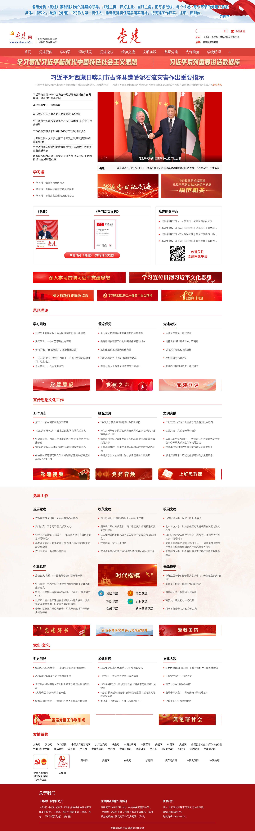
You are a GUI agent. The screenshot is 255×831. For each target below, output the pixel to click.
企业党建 (39, 566)
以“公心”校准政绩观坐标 (178, 349)
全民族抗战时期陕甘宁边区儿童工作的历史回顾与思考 (62, 686)
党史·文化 (41, 645)
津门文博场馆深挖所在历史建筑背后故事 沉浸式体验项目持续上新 (127, 432)
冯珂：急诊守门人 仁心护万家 (181, 608)
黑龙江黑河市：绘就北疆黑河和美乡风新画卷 (189, 455)
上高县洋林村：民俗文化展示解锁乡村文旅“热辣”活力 (127, 449)
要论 (102, 168)
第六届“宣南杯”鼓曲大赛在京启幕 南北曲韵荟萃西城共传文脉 (127, 441)
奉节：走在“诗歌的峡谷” (178, 684)
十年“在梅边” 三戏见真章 (179, 676)
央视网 (182, 744)
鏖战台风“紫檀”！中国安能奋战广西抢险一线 (59, 575)
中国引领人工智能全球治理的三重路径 (120, 366)
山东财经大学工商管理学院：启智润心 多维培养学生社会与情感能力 (193, 536)
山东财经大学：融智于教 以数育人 (184, 518)
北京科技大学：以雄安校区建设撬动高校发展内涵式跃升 (193, 528)
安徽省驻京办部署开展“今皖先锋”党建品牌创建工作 (127, 551)
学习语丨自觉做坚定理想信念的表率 (55, 189)
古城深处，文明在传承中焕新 (181, 430)
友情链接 (40, 734)
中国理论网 (209, 749)
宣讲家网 (194, 749)
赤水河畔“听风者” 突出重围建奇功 (53, 676)
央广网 (111, 749)
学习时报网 (167, 749)
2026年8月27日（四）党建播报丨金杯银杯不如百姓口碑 (188, 241)
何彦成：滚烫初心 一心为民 (180, 600)
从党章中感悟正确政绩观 (179, 333)
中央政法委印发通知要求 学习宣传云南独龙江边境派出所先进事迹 (62, 149)
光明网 (158, 744)
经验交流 (128, 52)
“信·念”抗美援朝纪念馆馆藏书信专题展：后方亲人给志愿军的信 (127, 694)
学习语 (65, 52)
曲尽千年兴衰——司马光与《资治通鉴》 (187, 692)
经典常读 (104, 658)
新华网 (48, 744)
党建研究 (140, 749)
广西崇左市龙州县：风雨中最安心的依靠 (56, 518)
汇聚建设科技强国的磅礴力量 (115, 349)
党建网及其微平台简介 (114, 801)
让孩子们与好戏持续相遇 (179, 701)
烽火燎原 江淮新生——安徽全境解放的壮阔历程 (60, 668)
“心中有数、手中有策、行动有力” (195, 168)
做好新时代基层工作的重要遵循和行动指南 (122, 341)
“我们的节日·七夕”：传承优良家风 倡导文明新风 (60, 430)
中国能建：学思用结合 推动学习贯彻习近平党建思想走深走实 (62, 586)
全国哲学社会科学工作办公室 (206, 744)
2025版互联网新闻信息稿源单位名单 (221, 37)
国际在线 (59, 749)
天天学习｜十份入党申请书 (49, 366)
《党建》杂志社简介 (51, 801)
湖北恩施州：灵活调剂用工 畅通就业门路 (122, 518)
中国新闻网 (125, 749)
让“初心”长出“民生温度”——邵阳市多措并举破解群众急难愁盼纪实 (63, 536)
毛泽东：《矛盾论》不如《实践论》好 (120, 701)
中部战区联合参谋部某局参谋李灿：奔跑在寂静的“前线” (193, 577)
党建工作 (40, 496)
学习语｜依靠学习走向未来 (50, 182)
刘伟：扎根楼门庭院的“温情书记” (183, 584)
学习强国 (62, 744)
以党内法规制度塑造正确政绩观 (182, 366)
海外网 (71, 749)
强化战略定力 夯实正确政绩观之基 (118, 358)
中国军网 (145, 744)
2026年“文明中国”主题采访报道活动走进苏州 (189, 447)
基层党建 (171, 52)
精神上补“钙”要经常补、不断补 (182, 341)
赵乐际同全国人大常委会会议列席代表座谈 (57, 114)
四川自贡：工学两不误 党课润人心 (53, 526)
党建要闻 (46, 52)
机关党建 (104, 509)
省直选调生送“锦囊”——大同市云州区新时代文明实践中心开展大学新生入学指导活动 (193, 441)
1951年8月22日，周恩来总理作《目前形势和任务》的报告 (128, 686)
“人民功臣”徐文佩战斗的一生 (50, 692)
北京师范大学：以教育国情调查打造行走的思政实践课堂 (193, 553)
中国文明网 (130, 744)
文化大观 (169, 658)
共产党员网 (101, 744)
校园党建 (169, 509)
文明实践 (149, 52)
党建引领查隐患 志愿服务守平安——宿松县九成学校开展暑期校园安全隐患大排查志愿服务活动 (193, 545)
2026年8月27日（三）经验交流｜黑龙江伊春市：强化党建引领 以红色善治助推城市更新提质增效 (188, 235)
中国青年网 (97, 749)
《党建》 (42, 211)
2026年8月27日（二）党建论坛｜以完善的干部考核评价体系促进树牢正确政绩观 (188, 228)
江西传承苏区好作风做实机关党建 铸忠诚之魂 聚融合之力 (128, 536)
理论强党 (85, 52)
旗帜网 (181, 749)
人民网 (36, 744)
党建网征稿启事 (210, 42)
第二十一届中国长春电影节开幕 (51, 422)
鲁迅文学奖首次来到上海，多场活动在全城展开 (125, 455)
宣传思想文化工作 (48, 400)
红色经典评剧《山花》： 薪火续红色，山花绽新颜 (192, 668)
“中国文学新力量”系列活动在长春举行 (120, 422)
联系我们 (168, 801)
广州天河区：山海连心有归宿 (50, 551)
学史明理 (214, 52)
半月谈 (153, 749)
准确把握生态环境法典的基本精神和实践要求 (151, 168)
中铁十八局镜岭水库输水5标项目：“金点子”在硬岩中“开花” (62, 594)
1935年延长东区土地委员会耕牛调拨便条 (121, 668)
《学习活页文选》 (107, 211)
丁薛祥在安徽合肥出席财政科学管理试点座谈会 (59, 131)
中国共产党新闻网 (80, 744)
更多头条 (217, 84)
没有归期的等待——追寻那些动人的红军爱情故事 (61, 701)
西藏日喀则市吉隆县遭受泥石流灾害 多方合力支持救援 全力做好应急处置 (62, 157)
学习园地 (39, 324)
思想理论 (40, 310)
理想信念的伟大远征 (176, 358)
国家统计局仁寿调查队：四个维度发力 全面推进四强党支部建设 (127, 528)
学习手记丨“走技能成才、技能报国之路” (56, 349)
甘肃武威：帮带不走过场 (113, 543)
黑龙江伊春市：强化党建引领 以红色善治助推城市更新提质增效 (62, 545)
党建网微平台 (168, 211)
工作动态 (39, 413)
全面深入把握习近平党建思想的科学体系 (121, 333)
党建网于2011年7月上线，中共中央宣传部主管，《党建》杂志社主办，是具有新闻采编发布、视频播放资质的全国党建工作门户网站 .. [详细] (127, 812)
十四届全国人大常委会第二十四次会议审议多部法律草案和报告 (62, 140)
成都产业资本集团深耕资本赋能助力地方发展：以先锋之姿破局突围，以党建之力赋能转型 (62, 602)
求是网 (115, 744)
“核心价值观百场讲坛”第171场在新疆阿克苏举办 (60, 447)
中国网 (170, 744)
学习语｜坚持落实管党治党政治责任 (55, 195)
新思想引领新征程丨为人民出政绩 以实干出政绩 (60, 333)
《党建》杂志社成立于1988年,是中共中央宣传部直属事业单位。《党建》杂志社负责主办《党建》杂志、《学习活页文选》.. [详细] (65, 812)
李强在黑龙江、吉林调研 (47, 105)
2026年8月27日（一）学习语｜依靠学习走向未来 (187, 221)
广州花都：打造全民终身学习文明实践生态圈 (189, 422)
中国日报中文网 (41, 749)
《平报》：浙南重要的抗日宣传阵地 (119, 676)
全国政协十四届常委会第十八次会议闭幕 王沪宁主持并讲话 (62, 122)
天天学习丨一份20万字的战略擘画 (53, 341)
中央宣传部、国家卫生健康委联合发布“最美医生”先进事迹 (62, 441)
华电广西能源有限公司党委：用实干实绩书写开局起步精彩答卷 (62, 610)
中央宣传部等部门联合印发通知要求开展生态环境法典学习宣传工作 (62, 457)
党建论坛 (106, 52)
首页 (27, 52)
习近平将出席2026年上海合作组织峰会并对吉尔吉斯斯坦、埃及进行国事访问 (62, 96)
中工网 (83, 749)
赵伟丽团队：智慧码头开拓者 (181, 592)
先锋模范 (192, 52)
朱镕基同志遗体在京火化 (159, 158)
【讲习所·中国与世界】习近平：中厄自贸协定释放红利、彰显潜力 (62, 360)
